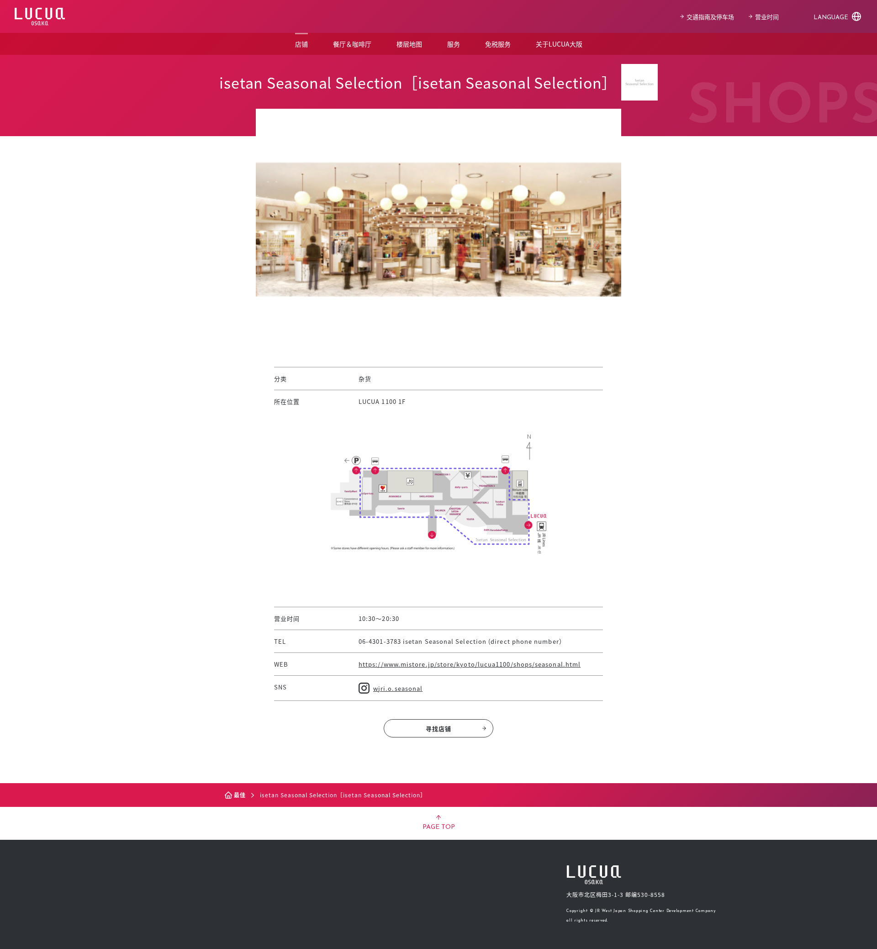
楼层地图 (409, 43)
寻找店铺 (438, 728)
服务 (453, 43)
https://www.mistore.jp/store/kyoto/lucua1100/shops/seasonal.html (470, 664)
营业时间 (767, 17)
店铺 (301, 43)
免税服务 (498, 43)
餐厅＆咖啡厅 (352, 43)
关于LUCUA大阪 (559, 43)
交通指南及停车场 (710, 17)
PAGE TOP (439, 827)
